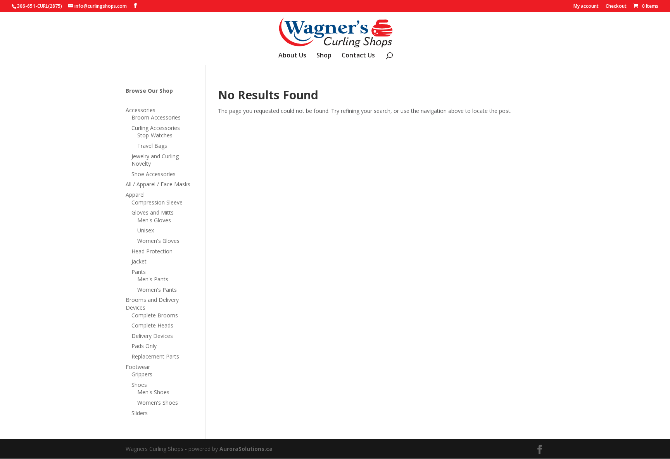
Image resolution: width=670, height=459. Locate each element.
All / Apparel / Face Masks (158, 184)
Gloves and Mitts (152, 212)
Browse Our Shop (149, 90)
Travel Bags (152, 145)
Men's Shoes (153, 392)
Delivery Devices (152, 335)
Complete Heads (152, 325)
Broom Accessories (156, 117)
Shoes (139, 384)
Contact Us (358, 55)
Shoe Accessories (153, 174)
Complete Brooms (154, 315)
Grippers (141, 374)
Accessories (140, 110)
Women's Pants (157, 289)
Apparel (135, 194)
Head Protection (152, 251)
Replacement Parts (155, 356)
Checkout (616, 6)
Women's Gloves (158, 240)
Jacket (139, 261)
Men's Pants (152, 279)
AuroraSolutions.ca (246, 448)
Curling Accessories (155, 128)
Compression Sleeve (157, 202)
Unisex (145, 230)
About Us (292, 55)
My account (586, 6)
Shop (324, 55)
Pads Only (144, 346)
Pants (138, 271)
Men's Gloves (154, 220)
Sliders (139, 413)
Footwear (138, 367)
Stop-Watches (155, 135)
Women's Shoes (157, 402)
